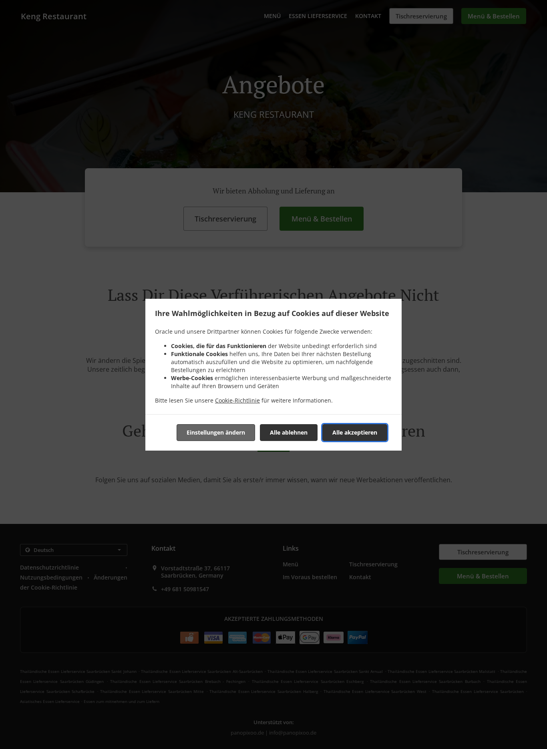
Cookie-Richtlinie (237, 400)
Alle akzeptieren (354, 432)
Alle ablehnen (289, 432)
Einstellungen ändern (216, 432)
